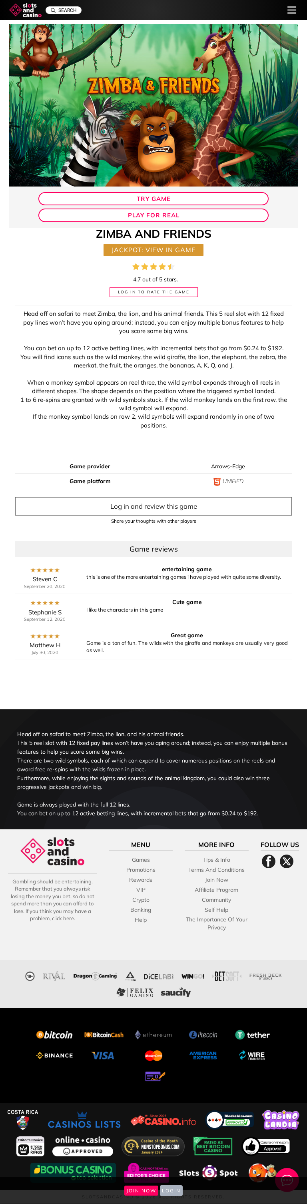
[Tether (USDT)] (253, 1033)
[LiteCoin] (203, 1033)
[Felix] (134, 991)
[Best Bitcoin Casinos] (214, 1145)
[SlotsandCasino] (25, 10)
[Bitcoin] (54, 1033)
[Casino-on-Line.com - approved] (266, 1145)
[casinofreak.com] (147, 1172)
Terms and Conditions (216, 869)
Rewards (140, 879)
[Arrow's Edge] (130, 975)
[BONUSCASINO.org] (74, 1172)
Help (141, 919)
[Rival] (54, 975)
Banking (140, 909)
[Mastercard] (153, 1054)
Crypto (141, 899)
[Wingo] (192, 975)
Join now (216, 879)
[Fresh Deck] (265, 975)
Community (216, 899)
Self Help (216, 909)
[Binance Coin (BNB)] (54, 1054)
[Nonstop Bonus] (154, 1145)
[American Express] (203, 1054)
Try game (154, 199)
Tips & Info (216, 859)
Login (171, 1191)
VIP (141, 889)
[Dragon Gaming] (95, 975)
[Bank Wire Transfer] (253, 1054)
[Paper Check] (153, 1075)
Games (141, 859)
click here (63, 918)
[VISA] (104, 1054)
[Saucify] (176, 991)
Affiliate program (216, 889)
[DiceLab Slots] (159, 975)
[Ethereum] (153, 1033)
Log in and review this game (153, 506)
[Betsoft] (227, 975)
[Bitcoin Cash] (104, 1033)
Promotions (140, 869)
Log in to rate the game (153, 292)
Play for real (153, 215)
